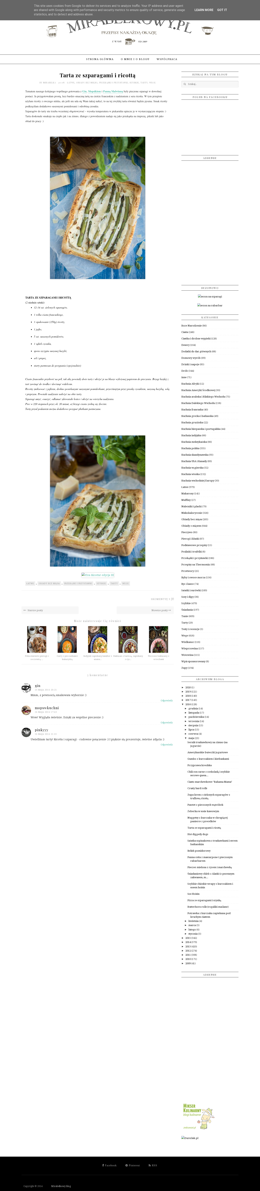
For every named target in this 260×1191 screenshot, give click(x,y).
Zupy (184, 667)
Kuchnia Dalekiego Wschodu (198, 403)
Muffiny (186, 500)
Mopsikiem (94, 91)
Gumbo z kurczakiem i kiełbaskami (208, 758)
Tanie (184, 616)
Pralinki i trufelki (191, 551)
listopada (194, 712)
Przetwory (187, 571)
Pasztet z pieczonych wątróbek (205, 804)
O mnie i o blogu (135, 59)
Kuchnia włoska (190, 474)
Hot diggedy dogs (197, 834)
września (194, 721)
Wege (152, 82)
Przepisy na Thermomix (195, 564)
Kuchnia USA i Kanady (194, 461)
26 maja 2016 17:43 (46, 712)
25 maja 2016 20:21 (46, 690)
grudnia (193, 708)
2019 (188, 691)
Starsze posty (35, 610)
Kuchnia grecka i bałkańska (197, 416)
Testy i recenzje (190, 629)
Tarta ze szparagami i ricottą (204, 827)
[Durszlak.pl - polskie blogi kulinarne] (189, 1138)
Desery (185, 345)
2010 (188, 959)
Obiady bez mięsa (87, 82)
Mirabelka (50, 82)
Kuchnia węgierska (192, 467)
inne (184, 377)
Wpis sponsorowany (193, 661)
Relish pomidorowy (199, 850)
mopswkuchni (47, 708)
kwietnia (193, 921)
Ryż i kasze (187, 583)
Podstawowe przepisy (194, 545)
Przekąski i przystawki (113, 82)
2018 (188, 695)
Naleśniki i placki (191, 506)
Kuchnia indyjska (191, 435)
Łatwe (71, 82)
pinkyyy (41, 730)
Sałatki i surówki (191, 590)
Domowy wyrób (191, 357)
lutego (192, 929)
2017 (188, 700)
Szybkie (134, 82)
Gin (84, 91)
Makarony (187, 493)
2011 (188, 954)
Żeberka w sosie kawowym (203, 811)
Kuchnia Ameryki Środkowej (198, 390)
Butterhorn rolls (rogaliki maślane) (208, 906)
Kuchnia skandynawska (194, 454)
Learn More (204, 10)
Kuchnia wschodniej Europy (197, 480)
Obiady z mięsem (191, 525)
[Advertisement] (209, 221)
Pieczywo (186, 532)
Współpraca (167, 59)
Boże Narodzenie (191, 325)
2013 (188, 946)
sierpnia (193, 725)
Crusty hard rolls (197, 788)
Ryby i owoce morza (193, 577)
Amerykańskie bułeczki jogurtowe (207, 752)
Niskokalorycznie (191, 512)
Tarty (144, 82)
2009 (188, 963)
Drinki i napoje (190, 364)
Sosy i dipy (187, 596)
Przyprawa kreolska (199, 765)
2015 (188, 938)
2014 (188, 942)
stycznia (193, 933)
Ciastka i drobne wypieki (196, 338)
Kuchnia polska (190, 448)
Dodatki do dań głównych (196, 351)
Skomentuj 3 (160, 599)
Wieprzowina (189, 648)
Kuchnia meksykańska (194, 441)
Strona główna (100, 59)
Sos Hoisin (193, 893)
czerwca (193, 733)
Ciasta (184, 332)
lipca (191, 729)
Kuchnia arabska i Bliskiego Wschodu (203, 396)
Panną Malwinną (113, 91)
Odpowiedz (167, 700)
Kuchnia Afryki (190, 383)
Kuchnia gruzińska (192, 422)
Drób (184, 370)
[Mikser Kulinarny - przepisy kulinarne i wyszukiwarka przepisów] (198, 1129)
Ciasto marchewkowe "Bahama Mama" (209, 781)
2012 (188, 950)
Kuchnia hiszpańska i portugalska (200, 429)
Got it (222, 10)
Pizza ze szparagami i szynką (204, 900)
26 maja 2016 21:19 (46, 734)
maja (191, 738)
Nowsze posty (160, 610)
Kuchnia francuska (192, 409)
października (196, 716)
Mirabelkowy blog (57, 1186)
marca (192, 925)
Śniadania (187, 609)
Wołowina (187, 655)
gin (38, 685)
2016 (188, 704)
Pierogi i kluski (190, 538)
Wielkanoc (187, 642)
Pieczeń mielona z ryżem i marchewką (209, 867)
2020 (188, 687)
